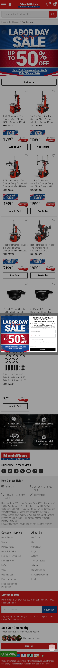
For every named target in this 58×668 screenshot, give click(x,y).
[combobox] (32, 335)
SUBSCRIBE (42, 349)
